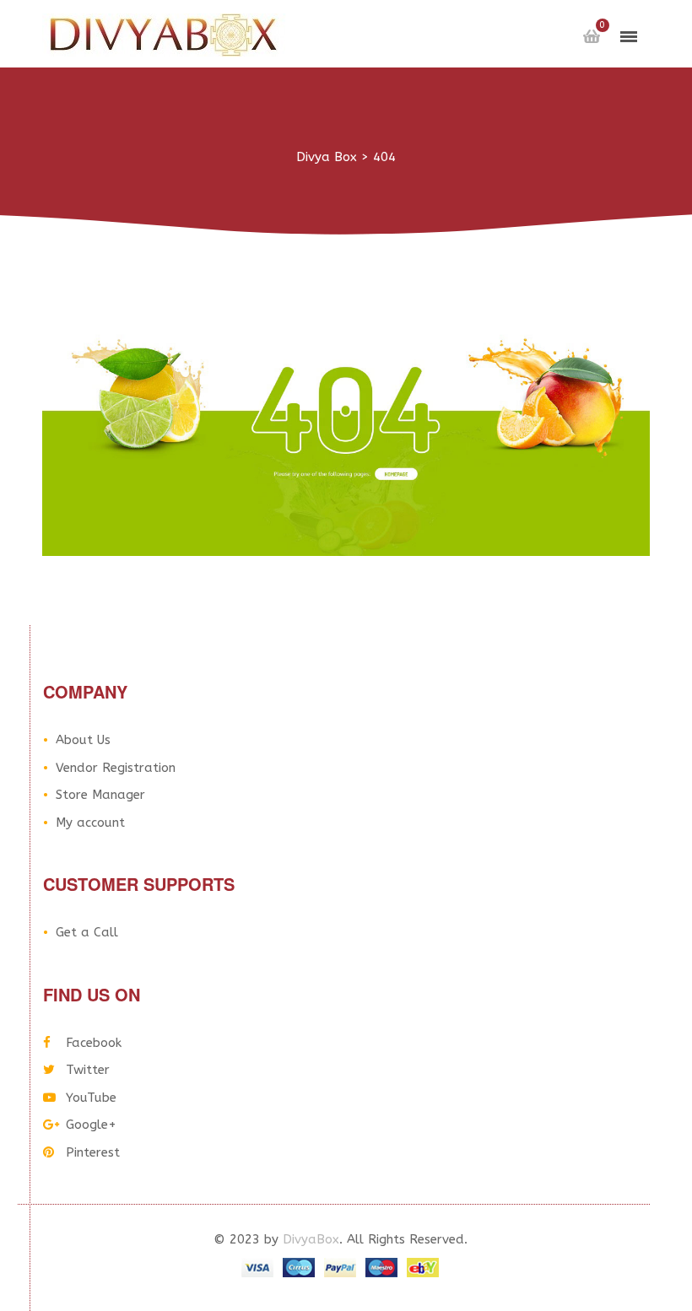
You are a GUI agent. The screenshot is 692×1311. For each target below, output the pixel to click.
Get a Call (87, 932)
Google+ (91, 1124)
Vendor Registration (116, 767)
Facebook (94, 1042)
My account (90, 822)
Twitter (88, 1069)
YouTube (91, 1097)
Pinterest (93, 1152)
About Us (83, 739)
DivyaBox (311, 1239)
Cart (591, 36)
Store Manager (100, 794)
